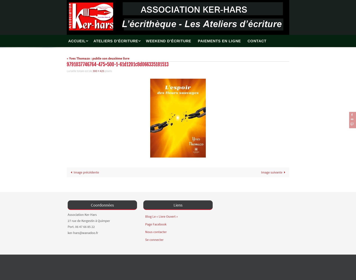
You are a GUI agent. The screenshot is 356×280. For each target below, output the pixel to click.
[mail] (352, 119)
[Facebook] (352, 115)
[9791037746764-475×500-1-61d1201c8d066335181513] (178, 118)
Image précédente (86, 172)
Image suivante (271, 172)
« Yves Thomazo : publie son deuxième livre (98, 58)
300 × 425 (98, 71)
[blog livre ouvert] (352, 124)
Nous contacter (156, 232)
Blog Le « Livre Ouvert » (161, 216)
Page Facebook (156, 224)
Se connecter (154, 240)
